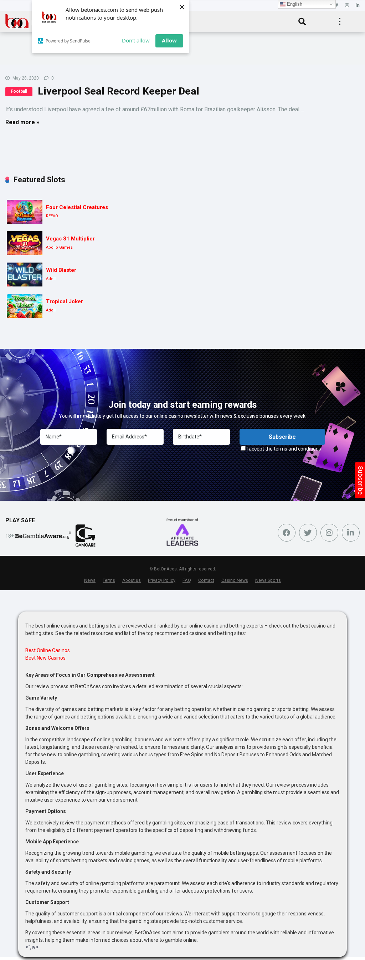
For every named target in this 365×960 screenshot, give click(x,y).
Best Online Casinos (47, 650)
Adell (51, 278)
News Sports (268, 580)
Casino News (234, 580)
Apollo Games (59, 247)
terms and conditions (297, 449)
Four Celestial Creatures (77, 207)
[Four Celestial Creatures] (24, 212)
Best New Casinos (45, 658)
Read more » (22, 122)
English (294, 4)
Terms (109, 580)
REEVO (52, 216)
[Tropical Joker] (24, 306)
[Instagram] (347, 5)
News (90, 580)
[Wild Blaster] (24, 274)
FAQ (186, 580)
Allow (169, 40)
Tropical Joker (64, 301)
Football (19, 91)
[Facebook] (286, 533)
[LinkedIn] (358, 5)
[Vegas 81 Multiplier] (24, 243)
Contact (206, 580)
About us (131, 580)
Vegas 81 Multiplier (70, 238)
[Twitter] (336, 5)
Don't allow (136, 40)
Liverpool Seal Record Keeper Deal (118, 91)
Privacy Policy (161, 580)
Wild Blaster (61, 270)
